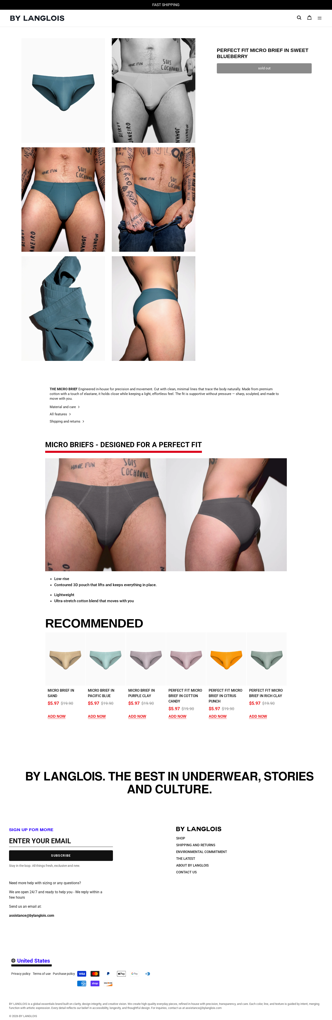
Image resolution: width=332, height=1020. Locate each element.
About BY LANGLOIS (192, 865)
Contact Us (186, 872)
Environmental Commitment (201, 852)
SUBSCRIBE (61, 855)
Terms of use (42, 973)
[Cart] (309, 18)
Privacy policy (20, 973)
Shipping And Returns (195, 845)
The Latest (185, 858)
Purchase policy (64, 973)
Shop (180, 838)
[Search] (299, 17)
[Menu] (319, 18)
